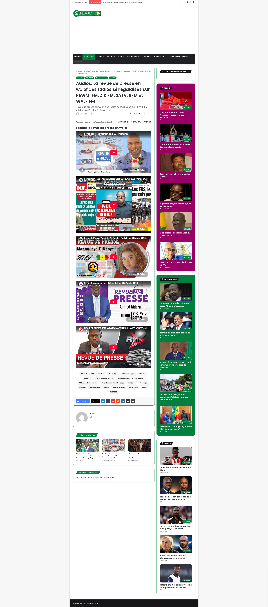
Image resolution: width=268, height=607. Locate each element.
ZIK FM (114, 392)
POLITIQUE (111, 57)
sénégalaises (119, 387)
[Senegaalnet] (87, 13)
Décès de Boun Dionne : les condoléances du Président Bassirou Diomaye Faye (86, 456)
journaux (88, 378)
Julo (81, 114)
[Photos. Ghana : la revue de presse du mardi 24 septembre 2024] (113, 445)
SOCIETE (100, 57)
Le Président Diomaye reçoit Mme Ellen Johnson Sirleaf (176, 427)
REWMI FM (95, 387)
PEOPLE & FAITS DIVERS (178, 57)
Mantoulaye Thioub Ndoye (113, 383)
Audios (143, 374)
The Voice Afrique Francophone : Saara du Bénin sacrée (175, 145)
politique (144, 383)
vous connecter (89, 477)
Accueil (79, 71)
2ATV (84, 374)
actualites (89, 57)
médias (132, 383)
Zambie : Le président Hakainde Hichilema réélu (175, 334)
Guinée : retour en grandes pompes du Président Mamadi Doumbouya (174, 397)
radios (83, 387)
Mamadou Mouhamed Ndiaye (131, 378)
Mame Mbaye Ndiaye (88, 383)
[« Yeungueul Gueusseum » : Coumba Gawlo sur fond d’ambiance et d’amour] (139, 445)
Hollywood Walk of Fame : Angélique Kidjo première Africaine (172, 115)
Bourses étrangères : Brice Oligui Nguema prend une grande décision (175, 365)
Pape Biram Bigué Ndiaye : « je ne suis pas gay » (175, 204)
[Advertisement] (134, 38)
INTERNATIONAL (160, 57)
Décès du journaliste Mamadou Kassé (175, 175)
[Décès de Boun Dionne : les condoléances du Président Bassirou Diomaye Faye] (87, 445)
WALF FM (134, 387)
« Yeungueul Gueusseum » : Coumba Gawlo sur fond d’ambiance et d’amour (138, 456)
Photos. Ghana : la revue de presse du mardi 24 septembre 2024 (112, 456)
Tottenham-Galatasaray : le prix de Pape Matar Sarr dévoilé (176, 586)
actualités (114, 374)
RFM (107, 387)
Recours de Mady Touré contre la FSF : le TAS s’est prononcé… (175, 498)
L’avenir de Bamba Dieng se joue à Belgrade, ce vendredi (175, 527)
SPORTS (121, 57)
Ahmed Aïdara (129, 374)
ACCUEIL (77, 57)
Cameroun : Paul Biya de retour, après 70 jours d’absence (175, 304)
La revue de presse (105, 378)
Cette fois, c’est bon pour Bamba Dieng (175, 468)
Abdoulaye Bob (98, 374)
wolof (145, 387)
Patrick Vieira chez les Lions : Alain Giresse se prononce (173, 556)
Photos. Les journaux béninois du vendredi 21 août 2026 (120, 2)
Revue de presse (134, 57)
